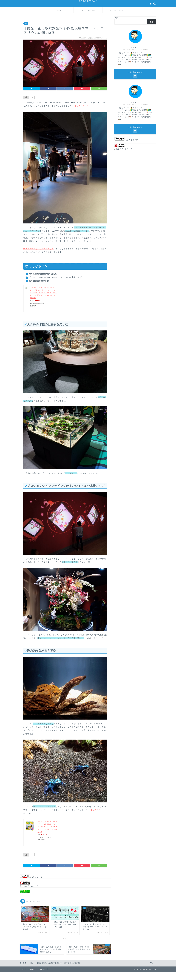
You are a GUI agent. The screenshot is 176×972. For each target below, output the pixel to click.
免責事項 (42, 969)
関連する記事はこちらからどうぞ (38, 249)
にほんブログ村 (37, 877)
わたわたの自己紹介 (88, 10)
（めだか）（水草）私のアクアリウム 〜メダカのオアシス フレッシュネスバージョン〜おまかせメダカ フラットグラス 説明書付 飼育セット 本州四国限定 (43, 293)
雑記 (26, 23)
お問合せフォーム (117, 10)
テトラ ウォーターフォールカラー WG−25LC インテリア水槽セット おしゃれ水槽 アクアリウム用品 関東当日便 (47, 827)
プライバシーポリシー (29, 969)
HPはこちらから (81, 106)
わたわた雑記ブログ (88, 1)
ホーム (59, 10)
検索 (116, 18)
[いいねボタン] (26, 97)
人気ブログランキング (29, 886)
